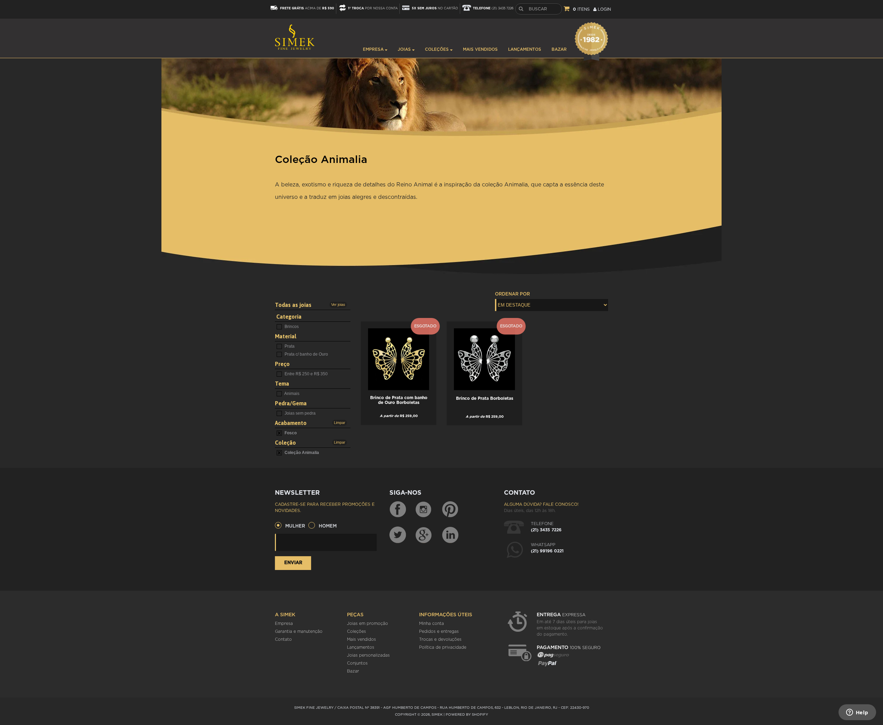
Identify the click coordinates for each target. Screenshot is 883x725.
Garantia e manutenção (299, 631)
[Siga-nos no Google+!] (424, 534)
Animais (291, 393)
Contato (283, 639)
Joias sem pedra (300, 413)
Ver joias (338, 304)
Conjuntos (357, 663)
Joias (405, 49)
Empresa (374, 49)
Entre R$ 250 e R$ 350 (306, 373)
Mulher (295, 526)
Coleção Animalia (301, 452)
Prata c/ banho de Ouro (306, 354)
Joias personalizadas (368, 655)
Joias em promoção (367, 623)
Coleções (437, 49)
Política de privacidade (442, 647)
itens (581, 9)
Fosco (290, 433)
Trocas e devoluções (440, 639)
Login (603, 9)
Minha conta (431, 623)
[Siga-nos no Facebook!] (397, 509)
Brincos (291, 326)
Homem (328, 526)
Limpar (339, 422)
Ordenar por (512, 294)
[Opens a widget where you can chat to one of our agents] (857, 713)
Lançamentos (524, 49)
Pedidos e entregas (439, 631)
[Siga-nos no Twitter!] (397, 534)
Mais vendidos (480, 49)
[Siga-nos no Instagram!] (424, 509)
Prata (289, 346)
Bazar (559, 49)
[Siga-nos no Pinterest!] (450, 509)
